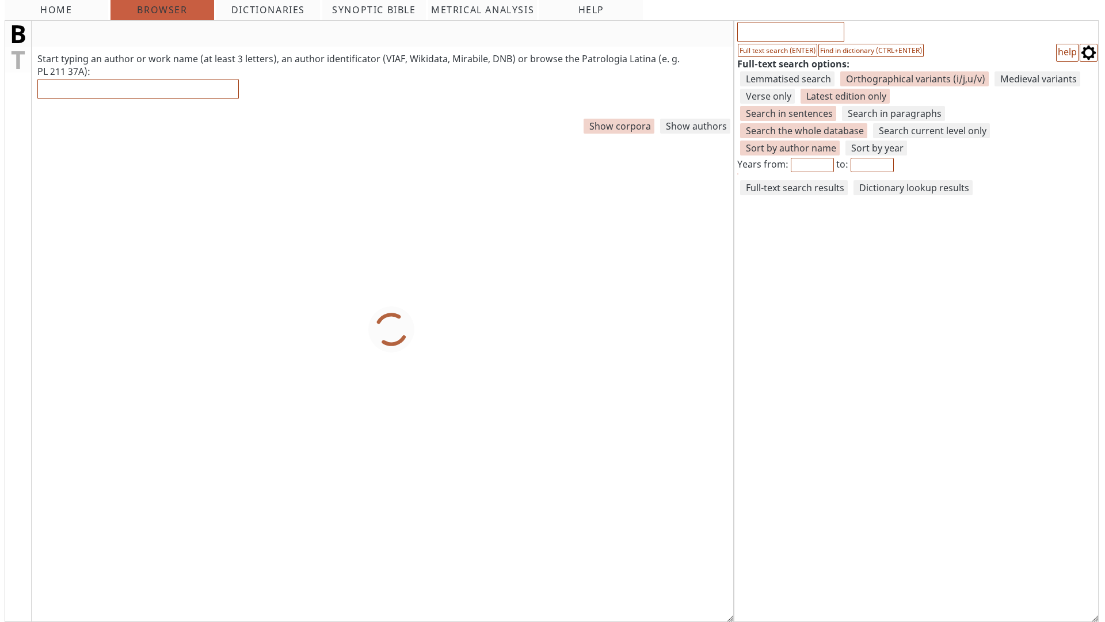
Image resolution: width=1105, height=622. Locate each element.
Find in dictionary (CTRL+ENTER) (871, 50)
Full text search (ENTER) (778, 50)
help (1067, 51)
